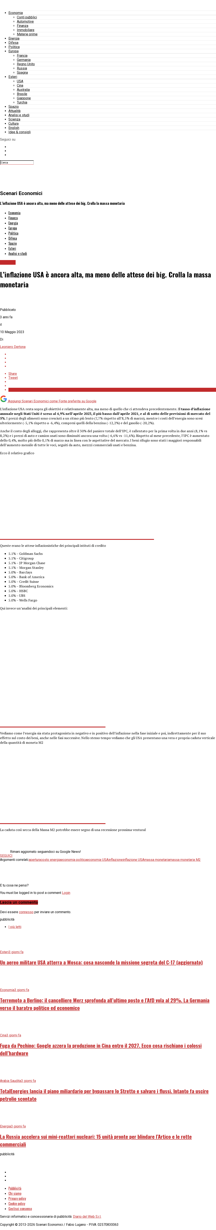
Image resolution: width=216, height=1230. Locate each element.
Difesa (13, 43)
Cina (20, 85)
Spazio (13, 107)
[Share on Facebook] (112, 354)
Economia (15, 13)
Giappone (24, 98)
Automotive (25, 21)
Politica (14, 47)
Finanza (22, 26)
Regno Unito (26, 64)
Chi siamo (14, 1193)
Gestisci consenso (20, 1208)
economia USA (97, 860)
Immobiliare (25, 30)
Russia (22, 68)
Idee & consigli (19, 132)
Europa (13, 51)
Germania (24, 60)
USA (20, 81)
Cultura (13, 124)
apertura (35, 860)
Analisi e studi (18, 115)
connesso (26, 912)
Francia (22, 56)
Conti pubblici (27, 17)
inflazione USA (133, 860)
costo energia (51, 860)
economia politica (74, 860)
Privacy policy (17, 1198)
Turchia (22, 102)
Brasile (22, 94)
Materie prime (27, 34)
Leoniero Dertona (13, 347)
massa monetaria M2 (185, 860)
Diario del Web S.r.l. (87, 1217)
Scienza (14, 119)
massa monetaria (157, 860)
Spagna (22, 73)
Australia (23, 90)
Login (66, 893)
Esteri (12, 77)
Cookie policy (16, 1203)
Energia (13, 38)
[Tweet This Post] (112, 358)
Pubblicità (14, 1188)
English (13, 128)
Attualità (14, 111)
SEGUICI (6, 856)
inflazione (115, 860)
